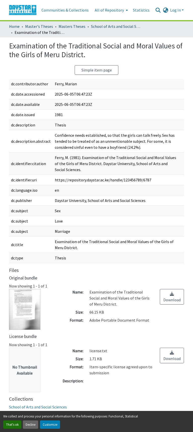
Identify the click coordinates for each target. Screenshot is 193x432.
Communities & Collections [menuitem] (65, 10)
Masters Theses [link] (72, 26)
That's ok (12, 424)
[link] (172, 297)
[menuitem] (111, 10)
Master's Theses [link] (39, 26)
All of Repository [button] (109, 10)
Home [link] (14, 26)
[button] (22, 10)
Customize (50, 424)
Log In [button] (176, 10)
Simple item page (96, 70)
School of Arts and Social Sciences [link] (116, 26)
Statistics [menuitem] (141, 10)
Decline (30, 424)
